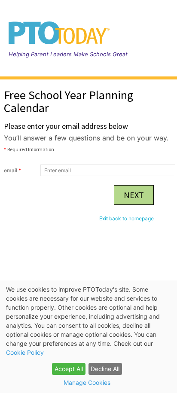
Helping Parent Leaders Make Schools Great (68, 54)
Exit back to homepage (126, 218)
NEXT (134, 194)
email (12, 170)
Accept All (69, 368)
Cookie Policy (25, 352)
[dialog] (88, 336)
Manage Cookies (87, 382)
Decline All (105, 368)
